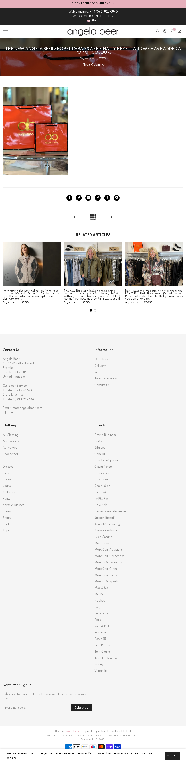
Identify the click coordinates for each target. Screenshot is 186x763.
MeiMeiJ (100, 594)
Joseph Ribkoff (104, 518)
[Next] (178, 277)
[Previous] (7, 277)
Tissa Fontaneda (105, 658)
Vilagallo (100, 671)
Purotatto (101, 613)
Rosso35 (100, 639)
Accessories (11, 441)
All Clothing (11, 435)
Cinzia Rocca (103, 466)
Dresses (8, 466)
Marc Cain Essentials (108, 562)
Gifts (6, 473)
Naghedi (100, 600)
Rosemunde (102, 632)
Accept (172, 756)
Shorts (7, 518)
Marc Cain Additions (108, 549)
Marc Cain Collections (109, 556)
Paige (98, 607)
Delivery (100, 366)
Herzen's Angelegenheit (110, 511)
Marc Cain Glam (105, 569)
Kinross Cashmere (106, 530)
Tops (6, 530)
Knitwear (9, 492)
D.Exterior (101, 479)
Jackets (8, 479)
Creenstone (102, 473)
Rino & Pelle (102, 626)
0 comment (99, 64)
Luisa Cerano (103, 537)
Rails (97, 620)
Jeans (7, 486)
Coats (7, 460)
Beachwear (10, 454)
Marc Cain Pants (105, 575)
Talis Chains (102, 651)
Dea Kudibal (102, 486)
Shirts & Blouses (13, 505)
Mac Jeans (101, 543)
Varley (99, 664)
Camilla (99, 454)
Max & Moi (101, 588)
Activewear (11, 447)
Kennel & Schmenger (108, 524)
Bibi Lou (99, 447)
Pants (6, 498)
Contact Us (102, 385)
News (86, 64)
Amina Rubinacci (105, 435)
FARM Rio (101, 498)
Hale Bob (100, 505)
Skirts (6, 524)
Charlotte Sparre (106, 460)
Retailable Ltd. (122, 731)
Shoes (7, 511)
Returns (99, 372)
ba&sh (98, 441)
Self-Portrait (103, 645)
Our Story (101, 359)
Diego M (100, 492)
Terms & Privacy (105, 378)
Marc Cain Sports (106, 581)
